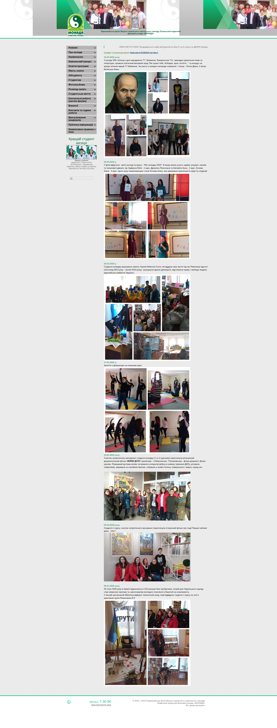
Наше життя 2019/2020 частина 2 (144, 53)
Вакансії (73, 105)
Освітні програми (79, 66)
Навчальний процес (80, 61)
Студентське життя (79, 94)
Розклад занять (77, 89)
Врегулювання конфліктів (77, 118)
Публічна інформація (81, 125)
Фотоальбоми (77, 84)
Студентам (75, 80)
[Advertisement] (52, 719)
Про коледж (75, 52)
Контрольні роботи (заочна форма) (80, 99)
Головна (107, 53)
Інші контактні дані (101, 705)
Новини (73, 47)
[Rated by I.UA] (81, 179)
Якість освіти (76, 71)
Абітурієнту (75, 75)
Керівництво (76, 57)
